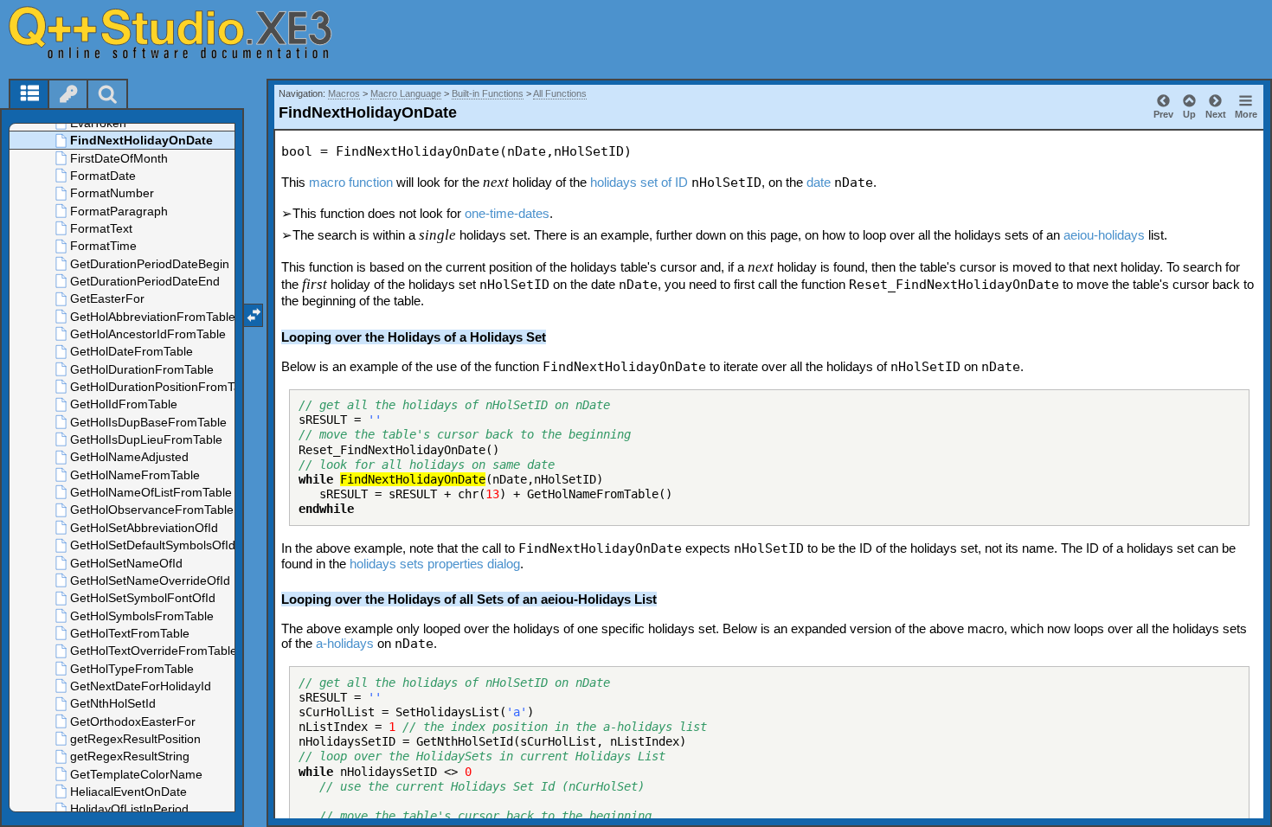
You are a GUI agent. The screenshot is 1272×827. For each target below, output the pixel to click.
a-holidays (345, 643)
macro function (351, 182)
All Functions (560, 93)
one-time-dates (507, 213)
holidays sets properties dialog (435, 563)
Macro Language (405, 93)
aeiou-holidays (1104, 235)
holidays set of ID (639, 182)
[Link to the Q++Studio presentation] (191, 32)
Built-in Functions (488, 93)
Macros (344, 93)
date (818, 182)
